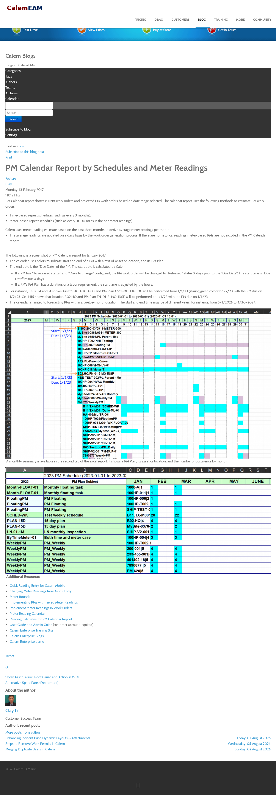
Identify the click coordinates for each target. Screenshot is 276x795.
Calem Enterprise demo (27, 641)
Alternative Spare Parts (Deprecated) (31, 683)
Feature (10, 178)
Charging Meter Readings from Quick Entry (41, 591)
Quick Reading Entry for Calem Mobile (37, 585)
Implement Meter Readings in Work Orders (41, 608)
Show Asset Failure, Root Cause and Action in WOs (42, 677)
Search (13, 119)
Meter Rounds (20, 597)
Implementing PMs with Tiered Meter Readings (44, 602)
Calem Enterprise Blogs (27, 636)
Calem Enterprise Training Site (31, 630)
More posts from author (22, 732)
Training (221, 20)
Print (8, 157)
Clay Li (10, 184)
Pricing (140, 20)
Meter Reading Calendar (27, 613)
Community (262, 20)
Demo (158, 20)
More (240, 20)
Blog (202, 20)
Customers (181, 20)
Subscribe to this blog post (24, 152)
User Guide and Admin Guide (31, 625)
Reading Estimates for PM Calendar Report (41, 619)
